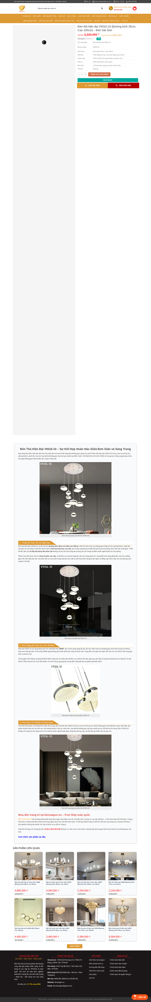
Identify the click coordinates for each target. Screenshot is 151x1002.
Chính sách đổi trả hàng (118, 971)
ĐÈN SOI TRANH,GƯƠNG (111, 21)
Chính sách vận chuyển (118, 963)
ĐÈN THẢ (62, 16)
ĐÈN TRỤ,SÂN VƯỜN (99, 16)
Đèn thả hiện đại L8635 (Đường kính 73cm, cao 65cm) (121, 883)
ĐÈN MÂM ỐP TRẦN (49, 16)
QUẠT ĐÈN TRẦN (84, 16)
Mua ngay (107, 80)
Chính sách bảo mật (117, 960)
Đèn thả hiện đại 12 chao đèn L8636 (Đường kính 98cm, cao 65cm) (27, 883)
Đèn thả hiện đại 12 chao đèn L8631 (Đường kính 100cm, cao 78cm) (58, 883)
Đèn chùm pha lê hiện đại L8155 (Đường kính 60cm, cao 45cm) (120, 929)
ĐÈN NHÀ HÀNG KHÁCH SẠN (64, 21)
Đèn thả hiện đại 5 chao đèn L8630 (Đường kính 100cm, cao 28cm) (90, 883)
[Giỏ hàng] (135, 8)
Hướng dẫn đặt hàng (96, 967)
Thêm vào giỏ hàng (99, 74)
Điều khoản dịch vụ (96, 963)
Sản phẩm (93, 974)
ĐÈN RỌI (97, 21)
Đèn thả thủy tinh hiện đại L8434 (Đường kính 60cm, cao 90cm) (57, 929)
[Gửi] (102, 8)
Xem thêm (74, 946)
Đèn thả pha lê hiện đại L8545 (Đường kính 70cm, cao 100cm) (91, 929)
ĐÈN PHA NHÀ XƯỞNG (84, 21)
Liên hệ (92, 978)
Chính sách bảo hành (117, 967)
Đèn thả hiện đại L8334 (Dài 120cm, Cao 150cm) (27, 929)
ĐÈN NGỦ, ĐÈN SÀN (46, 21)
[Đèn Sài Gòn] (21, 8)
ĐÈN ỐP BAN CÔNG (30, 21)
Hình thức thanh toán (96, 971)
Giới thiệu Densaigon (97, 960)
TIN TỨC (125, 21)
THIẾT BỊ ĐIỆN (124, 16)
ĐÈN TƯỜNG (71, 16)
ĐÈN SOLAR (113, 16)
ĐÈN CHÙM (37, 16)
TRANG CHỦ (26, 16)
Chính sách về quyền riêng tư (120, 974)
